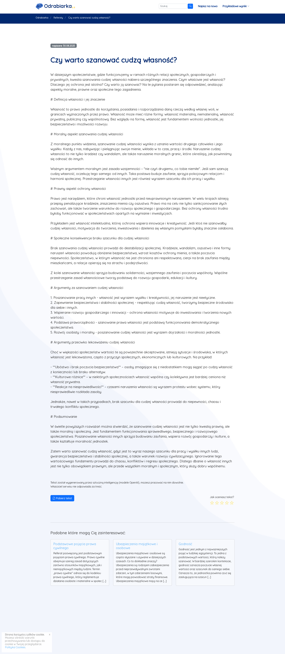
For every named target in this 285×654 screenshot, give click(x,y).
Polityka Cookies (15, 647)
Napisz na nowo (208, 6)
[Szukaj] (190, 6)
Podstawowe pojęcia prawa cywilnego (74, 546)
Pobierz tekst (63, 498)
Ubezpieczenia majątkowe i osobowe (137, 546)
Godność (185, 544)
